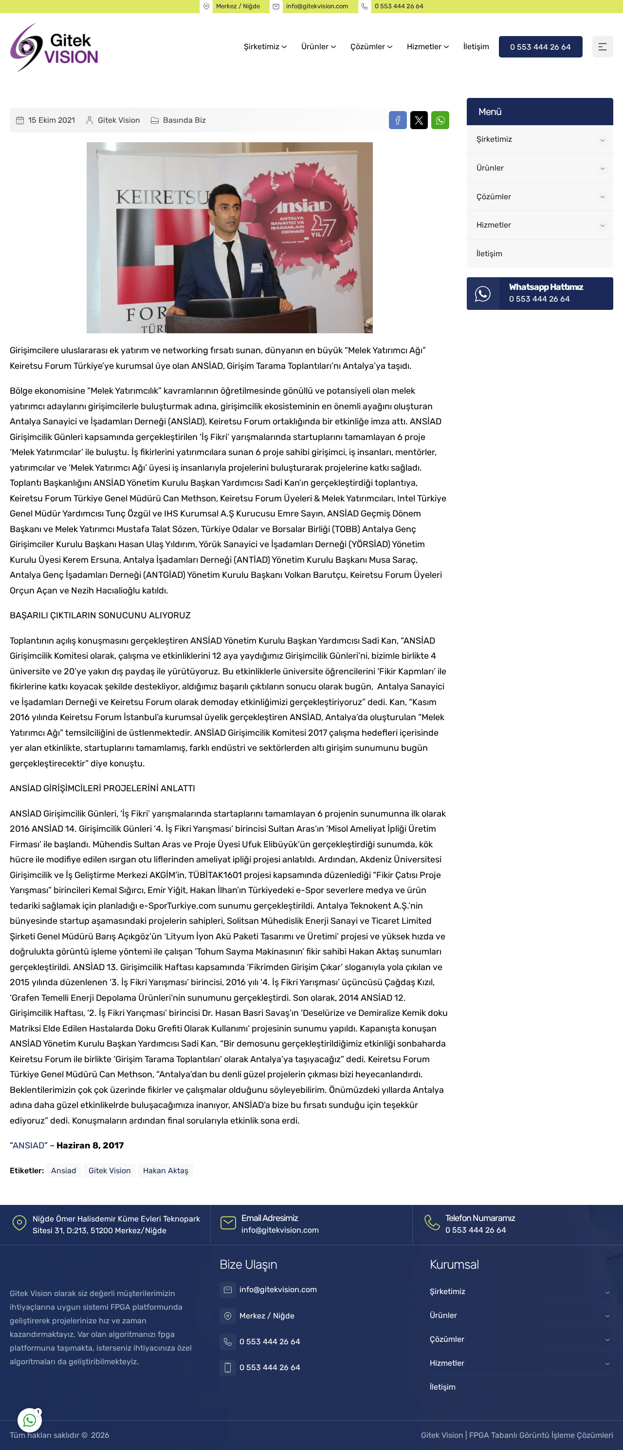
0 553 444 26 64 (399, 6)
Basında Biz (184, 120)
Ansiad (63, 1170)
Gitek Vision (119, 120)
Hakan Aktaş (165, 1170)
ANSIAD (28, 1145)
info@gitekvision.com (317, 6)
